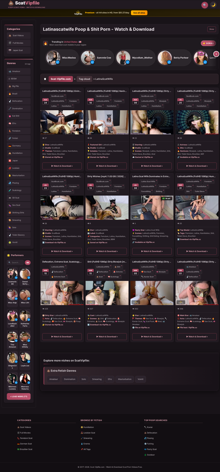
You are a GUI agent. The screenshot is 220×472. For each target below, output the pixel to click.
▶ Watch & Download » (62, 166)
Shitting (159, 191)
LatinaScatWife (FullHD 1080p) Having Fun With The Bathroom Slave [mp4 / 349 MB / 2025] (107, 91)
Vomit (140, 379)
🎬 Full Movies (24, 433)
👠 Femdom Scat (24, 438)
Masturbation (124, 379)
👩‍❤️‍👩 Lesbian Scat (88, 433)
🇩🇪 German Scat (24, 443)
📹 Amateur (191, 267)
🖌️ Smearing (86, 438)
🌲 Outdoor (149, 455)
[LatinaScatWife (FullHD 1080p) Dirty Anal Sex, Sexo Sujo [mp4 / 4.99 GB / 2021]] (152, 293)
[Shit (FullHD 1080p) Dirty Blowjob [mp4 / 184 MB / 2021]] (107, 293)
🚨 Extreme (118, 272)
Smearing (97, 379)
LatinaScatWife (57, 101)
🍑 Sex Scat (146, 272)
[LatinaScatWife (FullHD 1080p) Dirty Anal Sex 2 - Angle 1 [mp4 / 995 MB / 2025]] (152, 122)
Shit (187, 191)
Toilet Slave (199, 191)
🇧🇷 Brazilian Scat (24, 449)
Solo (84, 379)
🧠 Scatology (113, 277)
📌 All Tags (86, 449)
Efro (110, 379)
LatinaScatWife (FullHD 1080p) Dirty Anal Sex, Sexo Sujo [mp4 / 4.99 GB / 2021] (152, 261)
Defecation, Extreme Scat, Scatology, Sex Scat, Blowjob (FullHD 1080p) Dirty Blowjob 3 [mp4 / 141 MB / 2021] (62, 261)
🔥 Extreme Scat (58, 277)
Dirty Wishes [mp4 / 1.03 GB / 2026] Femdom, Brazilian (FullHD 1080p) (107, 176)
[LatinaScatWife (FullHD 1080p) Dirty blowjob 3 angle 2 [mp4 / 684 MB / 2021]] (197, 293)
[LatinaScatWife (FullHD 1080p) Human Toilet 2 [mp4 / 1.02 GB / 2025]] (197, 208)
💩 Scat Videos (24, 427)
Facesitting (146, 191)
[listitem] (62, 58)
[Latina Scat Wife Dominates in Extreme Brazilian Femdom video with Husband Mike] (152, 208)
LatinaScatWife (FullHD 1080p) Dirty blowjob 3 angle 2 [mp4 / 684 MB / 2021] (197, 261)
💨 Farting (149, 443)
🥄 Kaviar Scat (147, 277)
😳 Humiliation (87, 427)
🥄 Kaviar (148, 427)
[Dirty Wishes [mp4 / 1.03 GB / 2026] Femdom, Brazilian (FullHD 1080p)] (107, 208)
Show (211, 29)
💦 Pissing (149, 438)
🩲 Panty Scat (150, 449)
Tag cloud (84, 78)
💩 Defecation (150, 433)
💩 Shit (117, 267)
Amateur (53, 379)
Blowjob (162, 101)
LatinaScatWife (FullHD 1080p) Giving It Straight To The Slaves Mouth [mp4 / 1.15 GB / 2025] (62, 91)
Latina (54, 106)
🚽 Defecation (57, 272)
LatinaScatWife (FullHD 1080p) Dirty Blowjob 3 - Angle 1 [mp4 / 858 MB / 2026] (197, 91)
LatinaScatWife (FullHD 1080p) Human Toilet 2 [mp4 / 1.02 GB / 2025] (197, 176)
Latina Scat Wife (148, 181)
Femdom (73, 101)
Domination (69, 379)
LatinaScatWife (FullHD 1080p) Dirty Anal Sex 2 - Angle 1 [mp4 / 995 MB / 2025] (152, 91)
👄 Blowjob (161, 272)
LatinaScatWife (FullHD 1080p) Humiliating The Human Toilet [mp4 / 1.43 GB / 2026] (62, 176)
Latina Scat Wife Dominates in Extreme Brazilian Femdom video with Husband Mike (152, 176)
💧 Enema (85, 443)
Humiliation (66, 106)
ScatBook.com (57, 96)
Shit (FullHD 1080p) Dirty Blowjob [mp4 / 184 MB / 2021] (107, 261)
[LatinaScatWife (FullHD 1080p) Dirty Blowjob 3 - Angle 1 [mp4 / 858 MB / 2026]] (197, 122)
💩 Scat (99, 277)
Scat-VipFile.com (61, 78)
